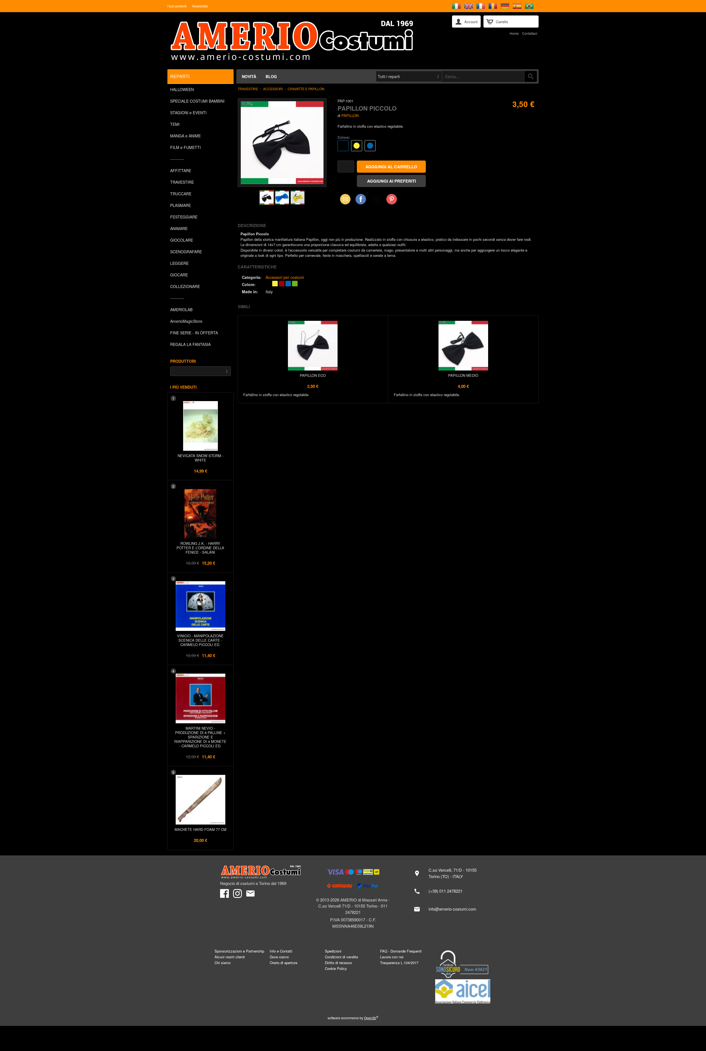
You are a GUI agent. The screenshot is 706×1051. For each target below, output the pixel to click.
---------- (177, 159)
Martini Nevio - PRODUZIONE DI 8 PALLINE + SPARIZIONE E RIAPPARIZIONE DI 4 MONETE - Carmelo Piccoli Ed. (200, 736)
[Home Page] (305, 40)
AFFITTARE (180, 170)
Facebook (361, 199)
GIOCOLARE (181, 240)
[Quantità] (346, 166)
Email (343, 199)
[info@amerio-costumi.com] (448, 909)
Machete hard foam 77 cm (200, 829)
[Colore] (404, 146)
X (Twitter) (376, 200)
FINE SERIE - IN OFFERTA (194, 332)
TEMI (175, 124)
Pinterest (392, 199)
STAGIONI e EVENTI (188, 112)
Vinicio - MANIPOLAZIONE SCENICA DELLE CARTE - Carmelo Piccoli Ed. (200, 640)
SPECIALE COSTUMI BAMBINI (197, 101)
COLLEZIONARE (185, 286)
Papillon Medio (463, 375)
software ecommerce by (353, 1017)
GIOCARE (179, 275)
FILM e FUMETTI (185, 147)
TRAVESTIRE (182, 182)
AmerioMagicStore (186, 321)
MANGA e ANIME (185, 135)
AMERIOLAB (181, 309)
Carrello (502, 21)
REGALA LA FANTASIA (190, 344)
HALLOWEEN (182, 89)
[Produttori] (200, 371)
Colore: (344, 137)
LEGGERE (179, 263)
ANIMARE (179, 228)
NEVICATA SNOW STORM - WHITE (200, 458)
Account (471, 21)
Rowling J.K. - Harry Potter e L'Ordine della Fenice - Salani (200, 548)
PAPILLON (350, 115)
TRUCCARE (180, 193)
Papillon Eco (313, 375)
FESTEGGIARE (183, 217)
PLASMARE (180, 205)
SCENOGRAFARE (186, 251)
